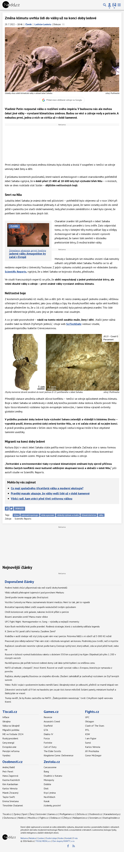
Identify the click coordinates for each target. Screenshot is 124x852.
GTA (46, 729)
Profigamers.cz (67, 814)
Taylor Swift (8, 796)
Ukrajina (6, 721)
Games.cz (51, 711)
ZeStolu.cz (81, 814)
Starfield (48, 725)
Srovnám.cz (95, 817)
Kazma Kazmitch (11, 779)
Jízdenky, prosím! (52, 805)
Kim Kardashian (10, 784)
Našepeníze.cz (80, 817)
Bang (46, 771)
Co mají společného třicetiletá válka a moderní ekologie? (47, 488)
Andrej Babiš (8, 767)
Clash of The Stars (94, 725)
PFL (87, 729)
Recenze (48, 717)
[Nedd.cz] (11, 4)
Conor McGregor (93, 755)
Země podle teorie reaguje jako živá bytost (26, 597)
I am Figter (90, 738)
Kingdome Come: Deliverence (58, 755)
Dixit (46, 788)
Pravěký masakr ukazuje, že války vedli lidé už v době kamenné (50, 493)
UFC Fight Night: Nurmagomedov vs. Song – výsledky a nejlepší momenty (42, 621)
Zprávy (16, 814)
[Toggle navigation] (119, 4)
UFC (87, 717)
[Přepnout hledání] (104, 4)
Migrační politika (10, 729)
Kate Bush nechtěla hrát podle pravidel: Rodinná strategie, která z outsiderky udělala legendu (52, 626)
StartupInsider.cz (111, 817)
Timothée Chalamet (12, 805)
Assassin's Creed (52, 721)
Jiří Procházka (92, 751)
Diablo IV (48, 734)
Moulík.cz (33, 817)
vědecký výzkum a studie (68, 515)
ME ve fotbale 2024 (12, 734)
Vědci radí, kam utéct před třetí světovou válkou (41, 498)
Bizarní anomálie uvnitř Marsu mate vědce (26, 616)
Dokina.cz (55, 817)
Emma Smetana (10, 801)
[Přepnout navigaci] (109, 4)
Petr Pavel (7, 771)
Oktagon (89, 721)
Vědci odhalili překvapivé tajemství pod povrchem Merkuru (34, 592)
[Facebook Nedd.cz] (68, 846)
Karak (46, 801)
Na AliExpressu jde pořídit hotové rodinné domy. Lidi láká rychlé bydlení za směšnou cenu (50, 662)
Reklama (24, 838)
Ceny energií (8, 742)
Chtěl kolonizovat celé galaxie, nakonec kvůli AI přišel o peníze (37, 611)
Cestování (41, 814)
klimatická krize (89, 515)
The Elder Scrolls (52, 751)
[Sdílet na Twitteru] (11, 509)
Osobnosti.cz (12, 761)
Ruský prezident (10, 738)
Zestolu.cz (52, 761)
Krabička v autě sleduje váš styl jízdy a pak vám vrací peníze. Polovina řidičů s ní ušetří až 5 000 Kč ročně (58, 636)
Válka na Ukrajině (11, 725)
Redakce (32, 838)
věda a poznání (47, 515)
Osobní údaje (51, 838)
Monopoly (49, 779)
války (101, 515)
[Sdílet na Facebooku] (7, 509)
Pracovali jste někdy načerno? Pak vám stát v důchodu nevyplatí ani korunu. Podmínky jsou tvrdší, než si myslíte (61, 641)
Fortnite (48, 742)
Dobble (47, 784)
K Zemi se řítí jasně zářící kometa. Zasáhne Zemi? (30, 631)
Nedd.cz (22, 817)
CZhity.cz (66, 817)
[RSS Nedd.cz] (73, 846)
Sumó (88, 742)
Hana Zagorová (10, 775)
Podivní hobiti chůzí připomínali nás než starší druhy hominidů (36, 587)
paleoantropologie (29, 515)
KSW (87, 734)
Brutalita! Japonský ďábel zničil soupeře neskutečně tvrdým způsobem (40, 607)
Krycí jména (50, 792)
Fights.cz (92, 711)
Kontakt (68, 838)
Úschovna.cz (10, 817)
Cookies (41, 838)
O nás (75, 838)
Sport (25, 814)
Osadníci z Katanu (53, 775)
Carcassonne (50, 767)
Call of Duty (50, 746)
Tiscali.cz (9, 711)
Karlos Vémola (92, 746)
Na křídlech (49, 796)
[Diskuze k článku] (63, 24)
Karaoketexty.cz (112, 814)
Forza (47, 738)
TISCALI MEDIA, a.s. (43, 841)
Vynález (6, 755)
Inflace (5, 717)
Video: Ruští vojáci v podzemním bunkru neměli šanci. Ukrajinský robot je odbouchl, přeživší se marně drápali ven (61, 684)
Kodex (61, 838)
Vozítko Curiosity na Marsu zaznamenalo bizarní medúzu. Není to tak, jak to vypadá (47, 602)
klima (16, 515)
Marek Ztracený (10, 792)
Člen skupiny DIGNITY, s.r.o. (63, 841)
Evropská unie (9, 746)
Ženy (31, 814)
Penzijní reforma (10, 751)
